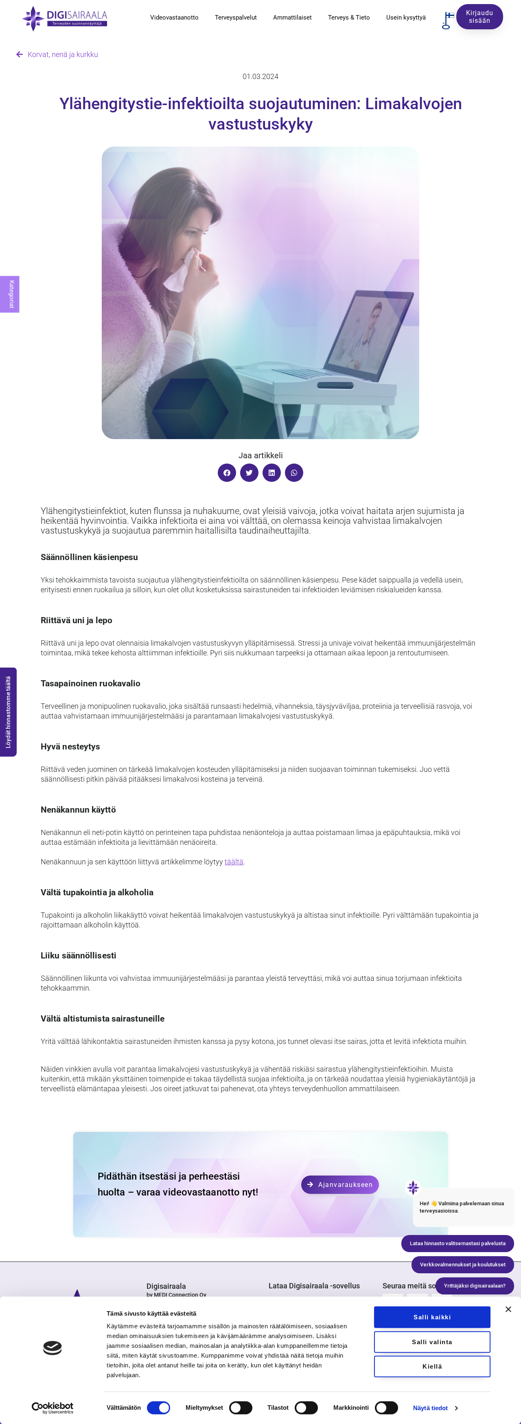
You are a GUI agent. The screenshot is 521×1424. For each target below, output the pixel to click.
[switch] (240, 1407)
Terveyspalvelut (236, 17)
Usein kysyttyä (406, 17)
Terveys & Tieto (349, 17)
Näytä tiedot (430, 1407)
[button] (227, 473)
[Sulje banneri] (508, 1309)
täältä (234, 861)
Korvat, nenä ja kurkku (60, 54)
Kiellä (432, 1366)
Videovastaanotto (174, 17)
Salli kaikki (432, 1317)
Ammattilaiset (292, 17)
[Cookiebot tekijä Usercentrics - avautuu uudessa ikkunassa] (52, 1408)
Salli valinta (432, 1341)
